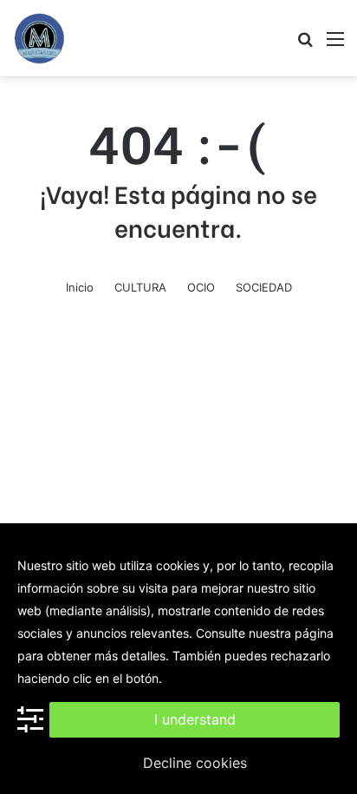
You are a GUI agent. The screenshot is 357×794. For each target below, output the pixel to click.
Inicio (80, 287)
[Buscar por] (305, 44)
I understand (195, 719)
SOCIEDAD (264, 287)
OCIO (201, 287)
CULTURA (140, 287)
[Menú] (335, 44)
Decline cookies (195, 762)
